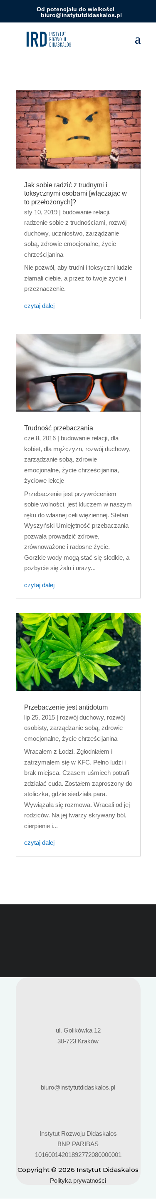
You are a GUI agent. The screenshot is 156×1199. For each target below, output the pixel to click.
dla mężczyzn (63, 448)
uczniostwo (67, 233)
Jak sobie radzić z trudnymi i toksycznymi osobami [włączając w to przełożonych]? (75, 193)
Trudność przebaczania (58, 428)
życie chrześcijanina (89, 470)
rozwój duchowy (107, 448)
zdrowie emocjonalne (69, 243)
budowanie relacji (85, 212)
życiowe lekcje (44, 480)
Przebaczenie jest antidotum (66, 707)
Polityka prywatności (78, 1180)
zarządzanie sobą (48, 459)
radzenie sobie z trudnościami (64, 222)
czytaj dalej (39, 305)
